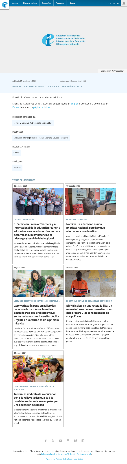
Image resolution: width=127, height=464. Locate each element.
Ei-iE (4, 5)
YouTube (60, 441)
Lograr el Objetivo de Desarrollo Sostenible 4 (32, 122)
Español (16, 107)
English (75, 103)
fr (114, 3)
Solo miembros (124, 3)
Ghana (16, 152)
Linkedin (83, 441)
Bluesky (75, 441)
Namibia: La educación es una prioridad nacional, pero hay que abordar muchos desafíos (90, 223)
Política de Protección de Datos (69, 458)
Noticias (17, 167)
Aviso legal (50, 458)
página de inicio (41, 107)
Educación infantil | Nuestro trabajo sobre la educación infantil (40, 137)
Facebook (46, 441)
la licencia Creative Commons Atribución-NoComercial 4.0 (66, 454)
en (109, 3)
